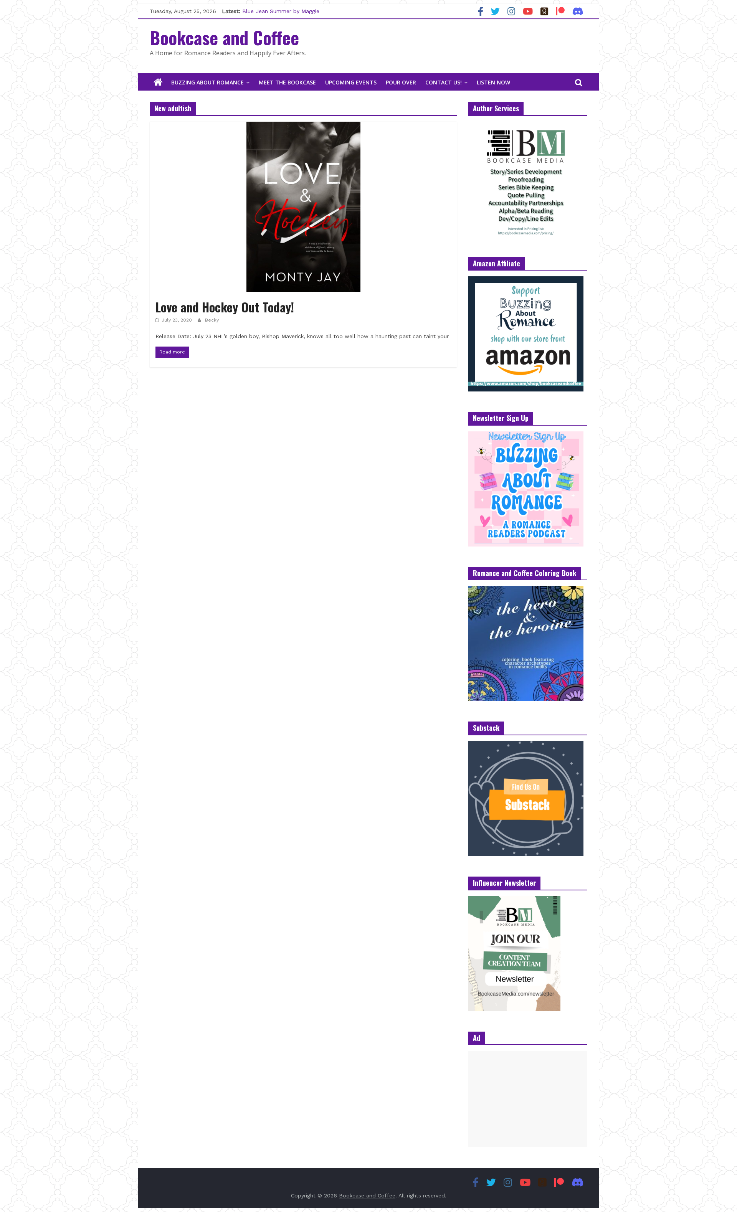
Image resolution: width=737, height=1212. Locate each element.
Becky (212, 320)
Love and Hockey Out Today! (224, 307)
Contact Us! (443, 82)
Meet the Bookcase (287, 82)
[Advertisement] (527, 1099)
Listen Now (493, 82)
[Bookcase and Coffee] (158, 82)
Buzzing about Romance (207, 82)
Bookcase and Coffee (224, 37)
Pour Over (401, 82)
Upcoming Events (351, 82)
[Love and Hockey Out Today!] (303, 126)
